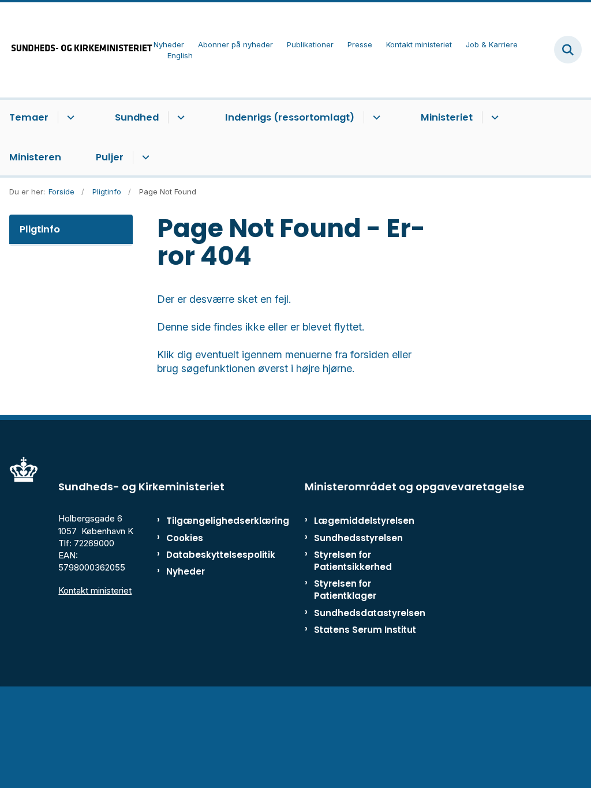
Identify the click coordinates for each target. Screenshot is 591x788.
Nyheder (185, 571)
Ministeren (35, 157)
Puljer (110, 157)
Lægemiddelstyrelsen (364, 521)
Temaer (28, 117)
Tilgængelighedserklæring (201, 521)
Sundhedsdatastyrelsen (369, 613)
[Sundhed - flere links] (179, 117)
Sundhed (137, 117)
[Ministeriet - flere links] (493, 117)
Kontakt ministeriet (95, 590)
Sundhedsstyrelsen (358, 538)
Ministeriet (447, 117)
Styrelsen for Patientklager (345, 589)
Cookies (184, 538)
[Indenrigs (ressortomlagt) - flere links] (375, 117)
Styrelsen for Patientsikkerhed (353, 561)
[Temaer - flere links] (69, 117)
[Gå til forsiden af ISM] (77, 50)
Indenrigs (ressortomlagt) (289, 117)
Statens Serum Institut (365, 630)
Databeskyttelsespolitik (201, 555)
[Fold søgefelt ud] (568, 49)
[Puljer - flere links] (144, 157)
